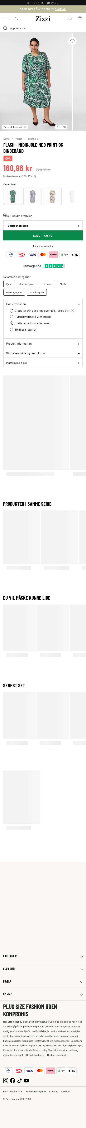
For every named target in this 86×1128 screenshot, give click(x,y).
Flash (63, 284)
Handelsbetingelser (35, 1091)
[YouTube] (26, 1080)
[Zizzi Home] (43, 18)
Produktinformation (19, 343)
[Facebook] (12, 1080)
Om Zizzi (7, 994)
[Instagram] (5, 1080)
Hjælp (7, 981)
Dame (6, 138)
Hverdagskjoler (14, 292)
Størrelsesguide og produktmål (25, 353)
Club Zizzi (9, 968)
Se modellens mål (13, 127)
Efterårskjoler (36, 292)
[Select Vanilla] (32, 196)
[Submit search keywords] (5, 28)
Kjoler (19, 138)
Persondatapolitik (12, 1091)
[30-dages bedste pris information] (35, 176)
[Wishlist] (72, 41)
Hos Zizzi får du (16, 304)
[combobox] (43, 28)
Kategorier (9, 956)
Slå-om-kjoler (26, 284)
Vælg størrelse (18, 225)
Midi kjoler (33, 138)
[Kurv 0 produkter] (80, 18)
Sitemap (65, 1091)
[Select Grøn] (12, 196)
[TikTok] (19, 1080)
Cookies (53, 1091)
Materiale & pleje (16, 362)
